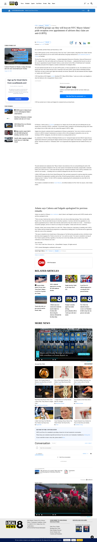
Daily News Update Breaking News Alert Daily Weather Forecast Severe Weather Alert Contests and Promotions (56, 530)
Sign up (89, 443)
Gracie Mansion (58, 182)
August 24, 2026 (8, 71)
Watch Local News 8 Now (31, 10)
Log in (86, 443)
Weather (27, 3)
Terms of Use (37, 520)
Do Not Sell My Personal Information (36, 527)
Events (45, 3)
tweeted (53, 76)
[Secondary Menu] (6, 3)
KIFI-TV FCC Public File (35, 524)
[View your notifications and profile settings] (90, 453)
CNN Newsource (39, 42)
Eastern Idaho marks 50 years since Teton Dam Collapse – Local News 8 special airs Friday (40, 289)
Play (49, 3)
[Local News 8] (13, 3)
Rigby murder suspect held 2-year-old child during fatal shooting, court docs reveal (22, 133)
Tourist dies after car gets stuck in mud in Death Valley (40, 308)
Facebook (51, 124)
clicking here (87, 435)
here (64, 437)
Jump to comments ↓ (40, 255)
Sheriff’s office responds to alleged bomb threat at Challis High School (23, 140)
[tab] (39, 453)
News (22, 3)
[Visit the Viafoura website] (89, 479)
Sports (33, 3)
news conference (54, 214)
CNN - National (48, 251)
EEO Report (30, 520)
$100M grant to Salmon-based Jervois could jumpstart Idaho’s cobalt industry (22, 111)
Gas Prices (39, 3)
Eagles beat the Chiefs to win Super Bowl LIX (70, 287)
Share (53, 3)
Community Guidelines (36, 522)
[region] (63, 461)
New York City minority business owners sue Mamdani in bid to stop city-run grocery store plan (85, 309)
